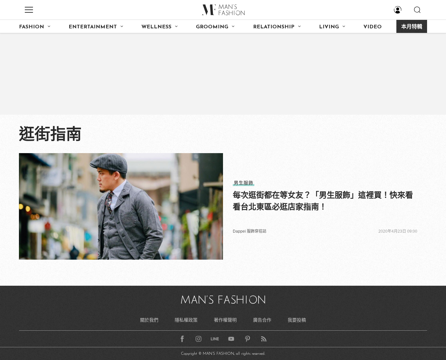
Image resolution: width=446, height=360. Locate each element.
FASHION (31, 27)
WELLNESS (156, 27)
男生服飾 (243, 182)
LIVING (329, 27)
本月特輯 (411, 27)
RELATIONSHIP (274, 27)
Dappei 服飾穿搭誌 (249, 231)
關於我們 (149, 320)
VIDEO (372, 27)
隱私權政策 (186, 320)
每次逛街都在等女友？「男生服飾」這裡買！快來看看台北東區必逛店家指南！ (323, 201)
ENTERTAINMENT (93, 27)
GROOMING (212, 27)
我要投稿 (297, 320)
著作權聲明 (225, 320)
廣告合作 (262, 320)
